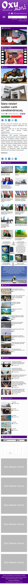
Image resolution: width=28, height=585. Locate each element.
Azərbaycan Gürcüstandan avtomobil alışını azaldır (17, 323)
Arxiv (25, 19)
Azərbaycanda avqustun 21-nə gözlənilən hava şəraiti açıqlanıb (20, 238)
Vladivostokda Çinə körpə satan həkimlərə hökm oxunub (18, 289)
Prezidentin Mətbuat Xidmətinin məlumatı (5, 174)
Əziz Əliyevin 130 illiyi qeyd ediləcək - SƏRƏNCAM (7, 238)
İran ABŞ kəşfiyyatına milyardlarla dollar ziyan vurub (18, 350)
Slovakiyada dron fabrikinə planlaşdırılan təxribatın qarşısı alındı (18, 336)
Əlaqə (25, 20)
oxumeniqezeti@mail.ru (14, 580)
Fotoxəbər (17, 185)
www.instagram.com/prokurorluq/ (13, 133)
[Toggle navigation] (4, 17)
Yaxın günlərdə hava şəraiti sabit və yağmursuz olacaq (21, 225)
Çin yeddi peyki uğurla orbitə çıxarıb (18, 330)
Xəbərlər (3, 113)
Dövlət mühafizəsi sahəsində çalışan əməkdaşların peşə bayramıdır (5, 226)
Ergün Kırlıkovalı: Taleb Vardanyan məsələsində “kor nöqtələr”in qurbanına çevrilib (19, 376)
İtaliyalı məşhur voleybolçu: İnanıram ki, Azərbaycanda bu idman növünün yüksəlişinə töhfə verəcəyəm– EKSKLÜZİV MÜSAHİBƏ (19, 383)
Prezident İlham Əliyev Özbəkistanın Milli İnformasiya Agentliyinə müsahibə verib (18, 362)
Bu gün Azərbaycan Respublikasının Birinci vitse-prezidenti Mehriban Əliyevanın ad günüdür (6, 187)
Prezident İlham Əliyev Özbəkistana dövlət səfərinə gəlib (20, 213)
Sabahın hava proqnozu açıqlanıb (20, 174)
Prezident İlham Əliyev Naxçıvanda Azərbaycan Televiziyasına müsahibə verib (18, 369)
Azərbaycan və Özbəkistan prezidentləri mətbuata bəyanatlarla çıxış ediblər (21, 199)
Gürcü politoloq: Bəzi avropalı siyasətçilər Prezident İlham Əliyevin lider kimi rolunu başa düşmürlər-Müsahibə (18, 391)
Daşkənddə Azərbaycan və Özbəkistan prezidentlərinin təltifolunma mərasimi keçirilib (7, 200)
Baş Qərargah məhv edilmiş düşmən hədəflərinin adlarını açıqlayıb (18, 316)
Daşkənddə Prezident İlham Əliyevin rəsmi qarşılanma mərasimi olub (7, 213)
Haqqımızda (21, 20)
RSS (21, 578)
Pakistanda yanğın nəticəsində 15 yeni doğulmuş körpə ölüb (18, 343)
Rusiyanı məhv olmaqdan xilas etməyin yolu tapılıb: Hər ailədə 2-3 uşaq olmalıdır (18, 296)
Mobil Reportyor (21, 13)
